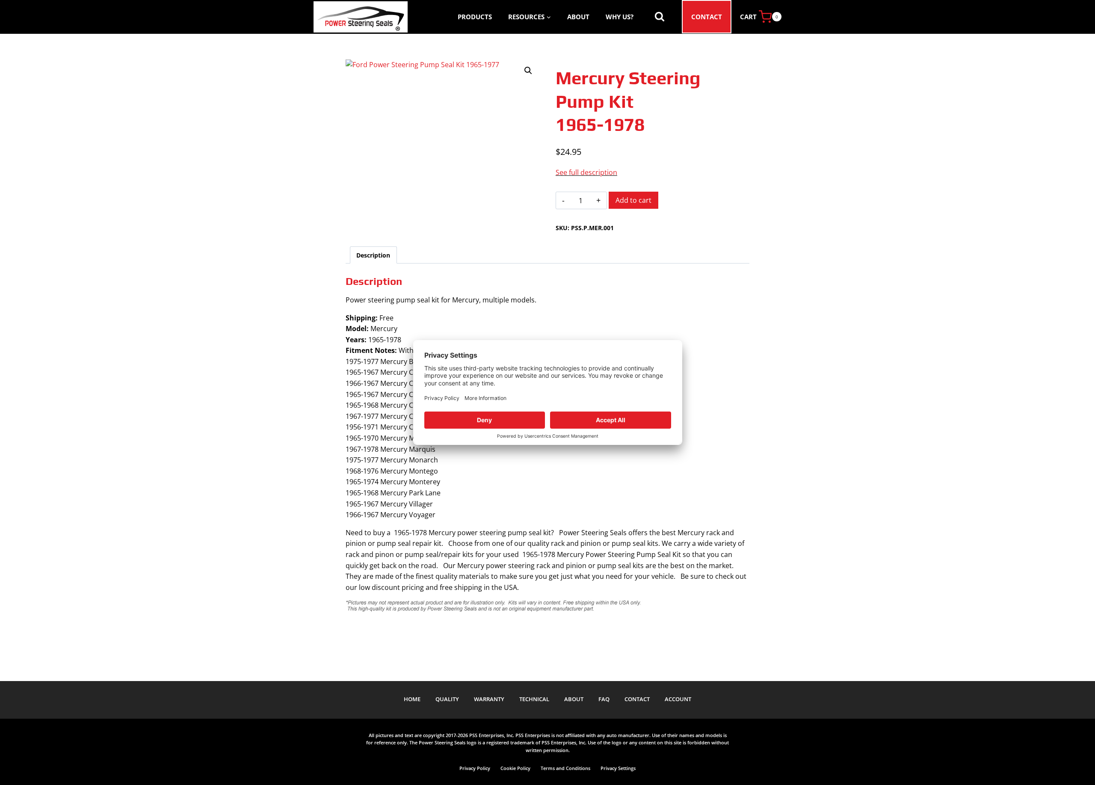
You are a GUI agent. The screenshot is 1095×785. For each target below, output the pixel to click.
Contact (706, 16)
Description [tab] (373, 255)
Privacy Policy (474, 768)
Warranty (489, 699)
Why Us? (619, 16)
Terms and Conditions (565, 768)
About (578, 16)
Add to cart (633, 200)
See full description (586, 172)
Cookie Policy (515, 768)
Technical (534, 699)
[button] (528, 70)
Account (678, 699)
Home (412, 699)
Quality (447, 699)
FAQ (604, 699)
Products (475, 16)
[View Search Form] (659, 17)
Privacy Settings (618, 768)
